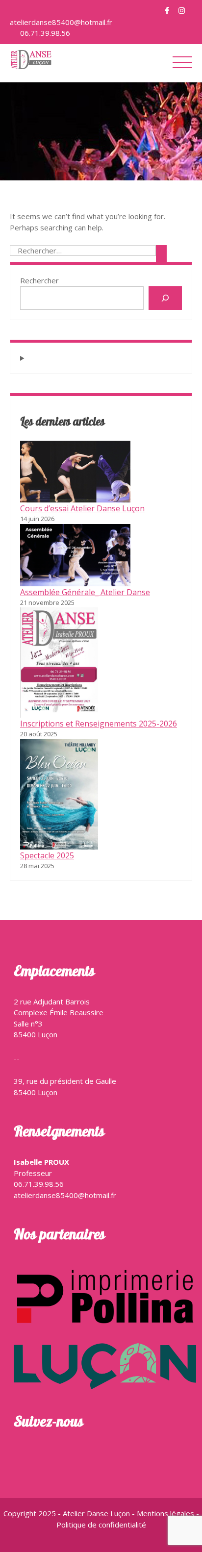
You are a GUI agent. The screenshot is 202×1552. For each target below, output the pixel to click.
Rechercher (39, 280)
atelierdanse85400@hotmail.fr (61, 22)
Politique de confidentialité (101, 1524)
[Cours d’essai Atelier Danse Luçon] (75, 471)
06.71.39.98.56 (44, 33)
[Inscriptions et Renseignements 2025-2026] (59, 662)
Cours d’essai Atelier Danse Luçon (82, 508)
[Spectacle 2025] (59, 794)
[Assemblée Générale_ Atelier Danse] (75, 555)
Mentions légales (166, 1513)
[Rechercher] (165, 298)
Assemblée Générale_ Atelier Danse (85, 592)
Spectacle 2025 (47, 855)
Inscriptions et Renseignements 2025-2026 (98, 723)
